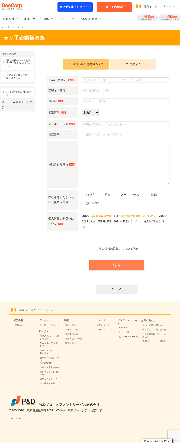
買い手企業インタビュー (75, 6)
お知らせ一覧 (103, 325)
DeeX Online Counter (46, 351)
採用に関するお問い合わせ (19, 93)
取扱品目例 (70, 343)
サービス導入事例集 (49, 367)
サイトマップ (18, 419)
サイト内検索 (114, 6)
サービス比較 (71, 329)
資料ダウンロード (48, 379)
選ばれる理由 (71, 325)
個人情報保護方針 (101, 216)
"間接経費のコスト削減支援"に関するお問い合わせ (18, 63)
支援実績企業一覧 (73, 338)
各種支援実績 (71, 334)
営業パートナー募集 (128, 336)
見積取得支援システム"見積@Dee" (49, 360)
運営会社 (19, 325)
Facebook (123, 327)
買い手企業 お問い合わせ (154, 325)
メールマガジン (104, 329)
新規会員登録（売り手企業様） (154, 335)
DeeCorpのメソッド (50, 325)
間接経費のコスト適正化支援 (49, 337)
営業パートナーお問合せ (154, 341)
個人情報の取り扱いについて (137, 216)
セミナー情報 (125, 332)
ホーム (4, 27)
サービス (44, 331)
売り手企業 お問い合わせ (154, 329)
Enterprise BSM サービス (50, 344)
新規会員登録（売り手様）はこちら (17, 76)
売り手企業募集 (47, 383)
